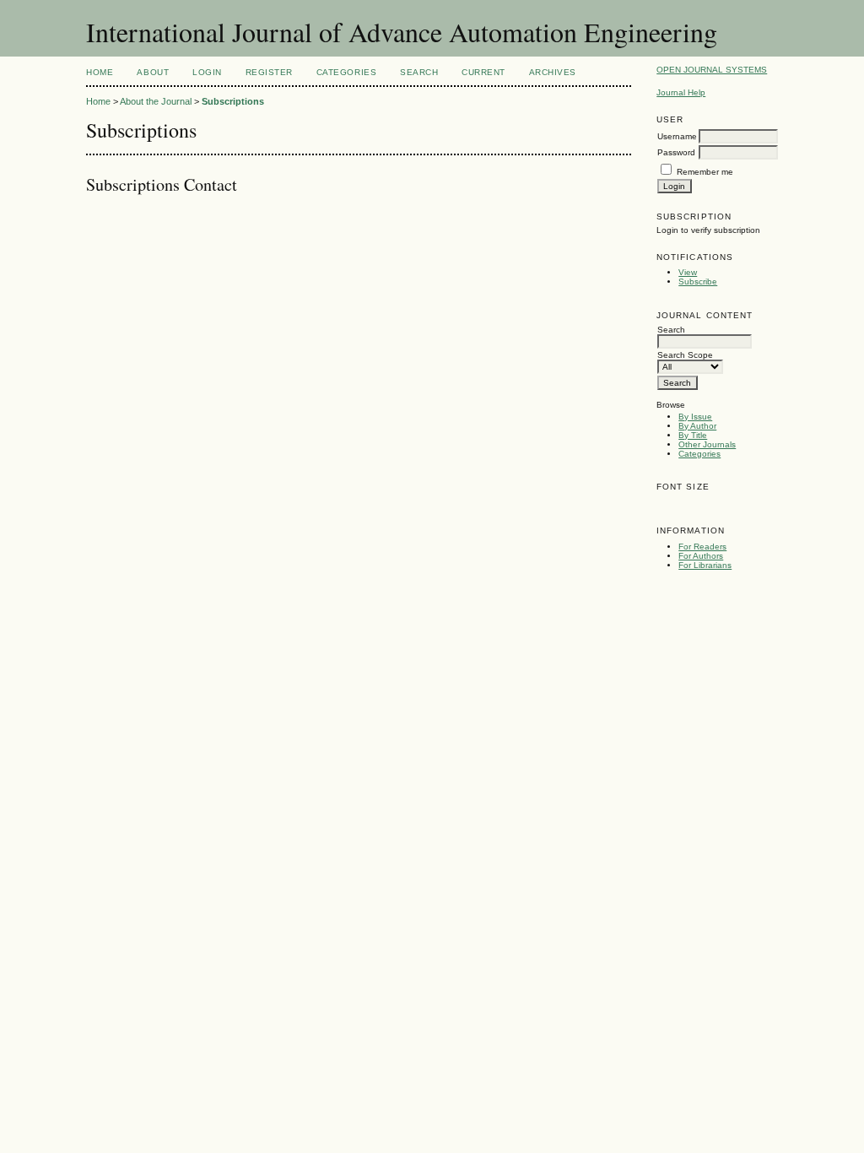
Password (676, 152)
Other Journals (707, 444)
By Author (697, 425)
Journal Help (680, 92)
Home (99, 72)
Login (207, 72)
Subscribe (697, 281)
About (153, 72)
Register (269, 72)
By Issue (695, 416)
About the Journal (156, 101)
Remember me (705, 171)
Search (419, 72)
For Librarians (705, 565)
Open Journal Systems (711, 69)
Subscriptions (233, 101)
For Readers (702, 546)
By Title (692, 435)
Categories (699, 453)
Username (677, 136)
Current (483, 72)
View (687, 272)
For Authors (700, 555)
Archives (552, 72)
